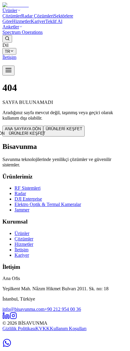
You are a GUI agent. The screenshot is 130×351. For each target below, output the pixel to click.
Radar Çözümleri (37, 15)
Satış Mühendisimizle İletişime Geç (37, 337)
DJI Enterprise (28, 198)
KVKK (42, 328)
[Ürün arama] (7, 39)
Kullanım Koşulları (68, 328)
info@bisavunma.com (23, 309)
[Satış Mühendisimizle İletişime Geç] (6, 345)
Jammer (22, 209)
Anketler (10, 26)
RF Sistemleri (28, 188)
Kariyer (38, 21)
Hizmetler (21, 21)
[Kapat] (73, 337)
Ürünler (9, 10)
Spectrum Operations (22, 32)
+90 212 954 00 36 (62, 309)
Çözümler (11, 15)
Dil (5, 45)
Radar (20, 193)
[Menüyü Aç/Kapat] (8, 71)
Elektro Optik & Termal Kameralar (48, 204)
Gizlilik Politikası (18, 328)
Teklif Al (53, 21)
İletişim (21, 249)
